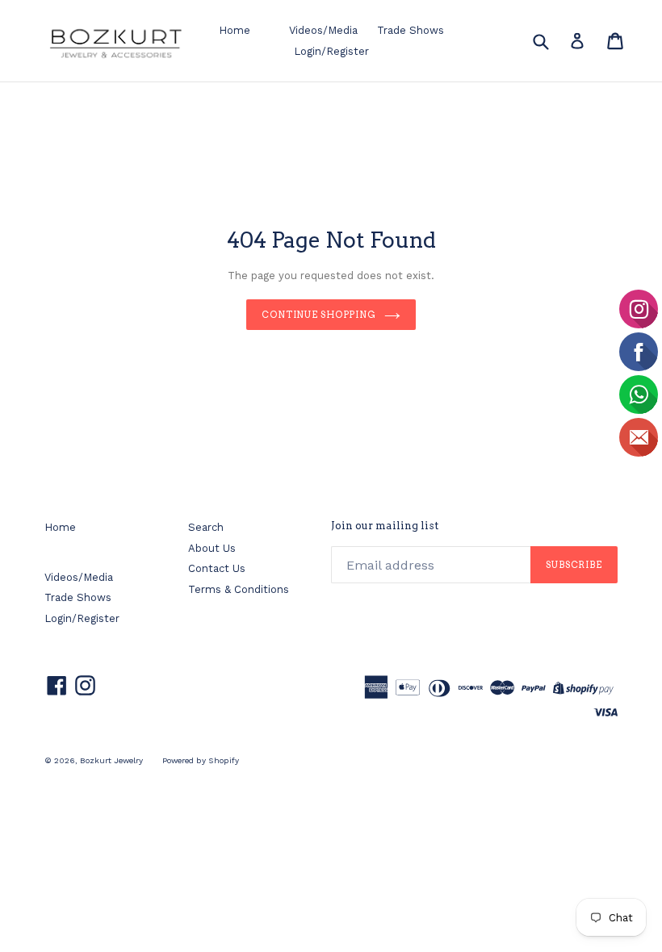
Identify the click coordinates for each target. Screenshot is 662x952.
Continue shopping (319, 314)
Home (234, 30)
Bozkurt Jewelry (111, 760)
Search (206, 527)
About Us (212, 548)
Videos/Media (323, 30)
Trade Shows (410, 30)
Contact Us (216, 568)
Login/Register (331, 51)
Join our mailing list (384, 526)
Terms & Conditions (238, 589)
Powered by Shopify (200, 760)
